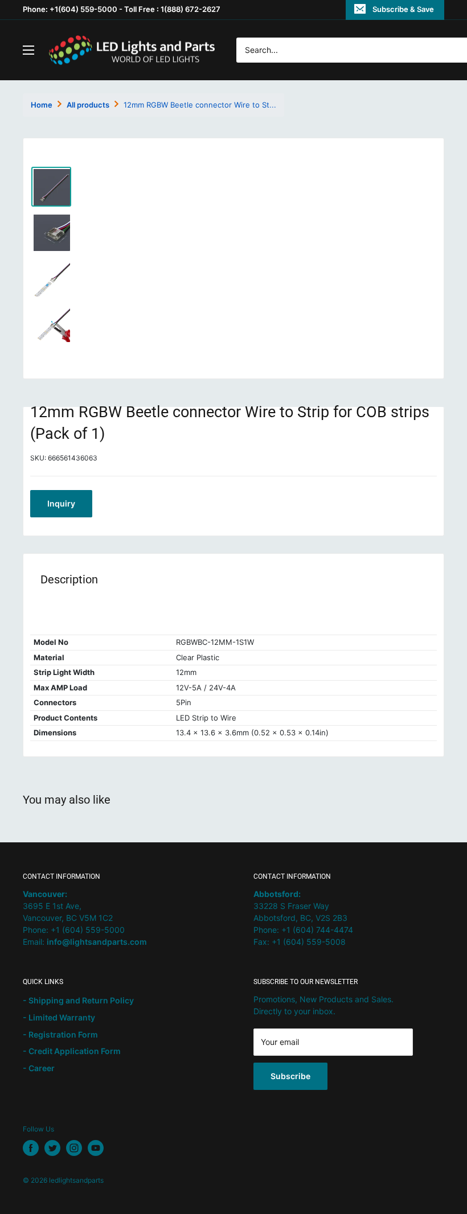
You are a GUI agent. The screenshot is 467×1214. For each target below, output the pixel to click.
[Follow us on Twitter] (52, 1148)
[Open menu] (28, 50)
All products (88, 104)
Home (41, 104)
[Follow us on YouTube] (96, 1148)
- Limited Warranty (59, 1017)
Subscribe (290, 1076)
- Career (39, 1068)
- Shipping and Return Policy (78, 1000)
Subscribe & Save (403, 9)
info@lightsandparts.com (97, 941)
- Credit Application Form (72, 1051)
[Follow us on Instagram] (74, 1148)
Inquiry (61, 503)
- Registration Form (60, 1034)
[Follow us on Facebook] (31, 1148)
